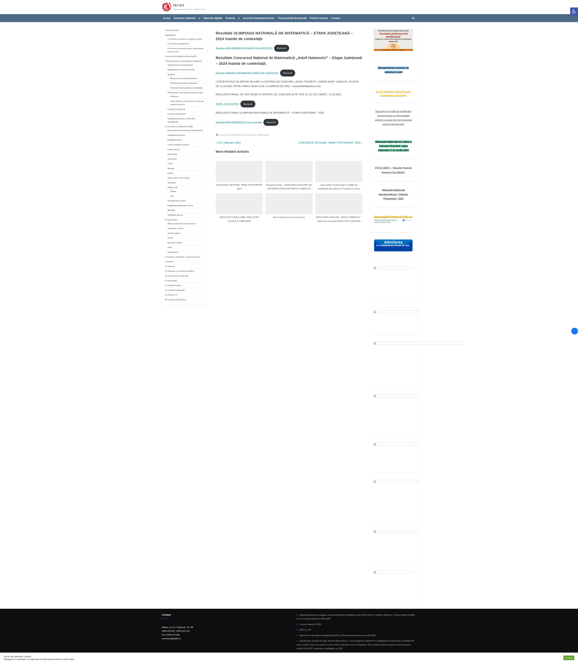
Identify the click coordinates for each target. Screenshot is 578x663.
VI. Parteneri (170, 266)
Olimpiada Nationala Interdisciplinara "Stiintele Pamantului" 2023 (393, 194)
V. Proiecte (169, 262)
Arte (172, 196)
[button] (574, 11)
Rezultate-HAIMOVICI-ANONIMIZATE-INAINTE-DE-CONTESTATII (247, 73)
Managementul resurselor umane (181, 70)
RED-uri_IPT (305, 630)
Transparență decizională (292, 18)
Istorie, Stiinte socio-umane (179, 178)
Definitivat (174, 96)
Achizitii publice (174, 233)
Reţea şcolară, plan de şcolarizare (182, 224)
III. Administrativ (171, 220)
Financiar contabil (175, 243)
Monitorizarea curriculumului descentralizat (185, 130)
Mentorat (171, 74)
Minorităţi (171, 210)
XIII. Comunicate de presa (175, 300)
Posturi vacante (319, 18)
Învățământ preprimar (176, 135)
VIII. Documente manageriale (177, 276)
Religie (173, 191)
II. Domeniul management (178, 44)
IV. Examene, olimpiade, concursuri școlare (182, 257)
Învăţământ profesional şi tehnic (180, 206)
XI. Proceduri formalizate (175, 290)
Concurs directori (172, 30)
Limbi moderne (174, 150)
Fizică (170, 164)
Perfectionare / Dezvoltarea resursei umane (185, 93)
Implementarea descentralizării (180, 65)
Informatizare (173, 252)
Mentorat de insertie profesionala (183, 78)
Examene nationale (185, 18)
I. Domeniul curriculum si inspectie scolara (185, 39)
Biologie (171, 168)
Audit (170, 247)
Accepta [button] (568, 658)
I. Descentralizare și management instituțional (183, 61)
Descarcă (281, 48)
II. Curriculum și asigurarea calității (179, 127)
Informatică (172, 159)
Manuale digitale (213, 18)
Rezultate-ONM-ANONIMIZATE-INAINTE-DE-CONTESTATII (244, 48)
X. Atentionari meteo (173, 285)
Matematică (263, 135)
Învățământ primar (175, 140)
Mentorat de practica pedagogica (183, 83)
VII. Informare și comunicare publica (179, 271)
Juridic (170, 238)
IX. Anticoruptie (171, 281)
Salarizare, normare (176, 228)
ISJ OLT (178, 5)
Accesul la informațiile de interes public (238, 135)
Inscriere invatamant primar (258, 18)
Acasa (166, 18)
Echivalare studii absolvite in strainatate (186, 88)
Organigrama (170, 35)
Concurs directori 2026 (310, 624)
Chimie (170, 173)
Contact (335, 18)
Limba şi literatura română (178, 145)
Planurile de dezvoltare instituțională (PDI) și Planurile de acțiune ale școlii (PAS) (337, 635)
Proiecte (230, 18)
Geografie (172, 183)
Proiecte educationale (176, 114)
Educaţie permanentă (176, 109)
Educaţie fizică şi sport (177, 201)
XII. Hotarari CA (171, 295)
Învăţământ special (175, 215)
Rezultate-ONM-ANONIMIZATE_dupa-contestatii (239, 122)
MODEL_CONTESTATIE (227, 104)
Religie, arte (172, 187)
